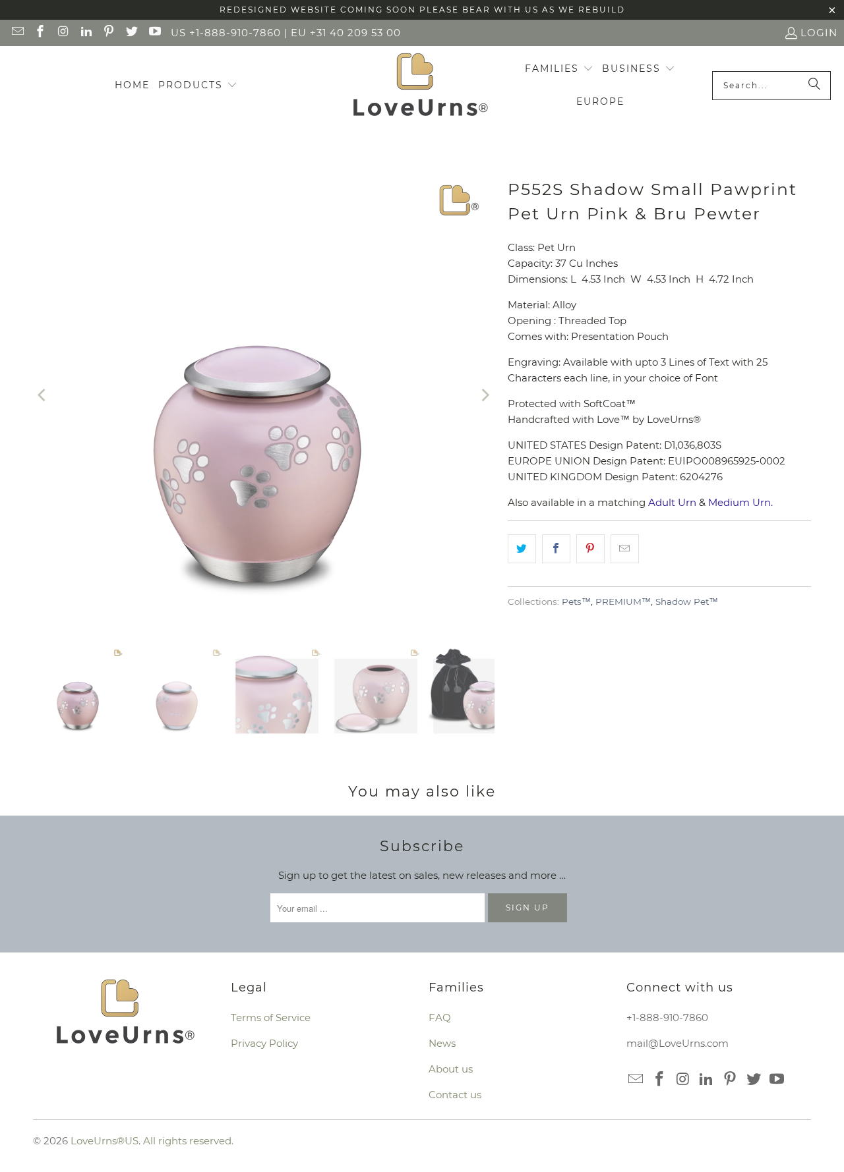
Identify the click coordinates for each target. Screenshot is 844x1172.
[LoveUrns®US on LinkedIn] (85, 32)
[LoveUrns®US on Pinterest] (108, 32)
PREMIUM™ (623, 601)
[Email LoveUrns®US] (17, 32)
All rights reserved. (188, 1140)
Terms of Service (271, 1017)
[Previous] (42, 395)
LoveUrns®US (104, 1140)
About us (451, 1069)
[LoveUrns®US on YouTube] (154, 32)
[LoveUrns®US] (420, 86)
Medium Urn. (740, 502)
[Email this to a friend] (625, 548)
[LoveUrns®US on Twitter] (131, 32)
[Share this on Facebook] (556, 548)
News (442, 1043)
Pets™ (576, 601)
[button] (197, 85)
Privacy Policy (264, 1043)
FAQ (440, 1017)
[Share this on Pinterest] (590, 548)
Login (818, 32)
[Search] (814, 85)
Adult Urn (672, 502)
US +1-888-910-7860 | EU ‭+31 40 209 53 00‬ (286, 32)
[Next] (484, 395)
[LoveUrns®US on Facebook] (40, 32)
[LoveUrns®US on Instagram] (62, 32)
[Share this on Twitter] (522, 548)
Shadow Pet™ (686, 601)
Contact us (455, 1094)
